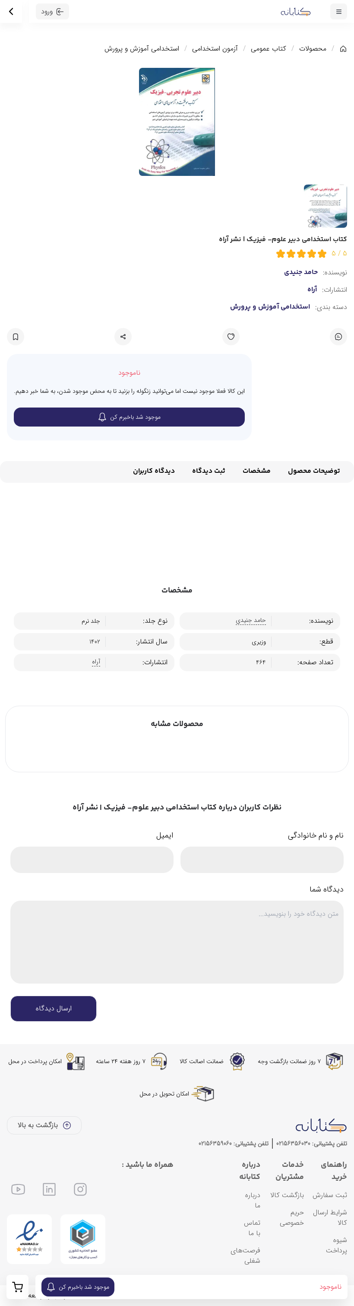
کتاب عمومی (268, 49)
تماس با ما (252, 1228)
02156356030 (293, 1143)
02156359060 (215, 1143)
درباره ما (252, 1200)
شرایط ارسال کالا (330, 1217)
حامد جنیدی (301, 273)
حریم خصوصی (292, 1217)
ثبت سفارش (330, 1195)
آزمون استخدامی (215, 49)
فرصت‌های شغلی (245, 1255)
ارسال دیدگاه (54, 1008)
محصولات (312, 49)
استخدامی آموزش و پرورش (141, 49)
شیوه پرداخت (336, 1245)
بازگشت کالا (287, 1195)
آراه (312, 290)
